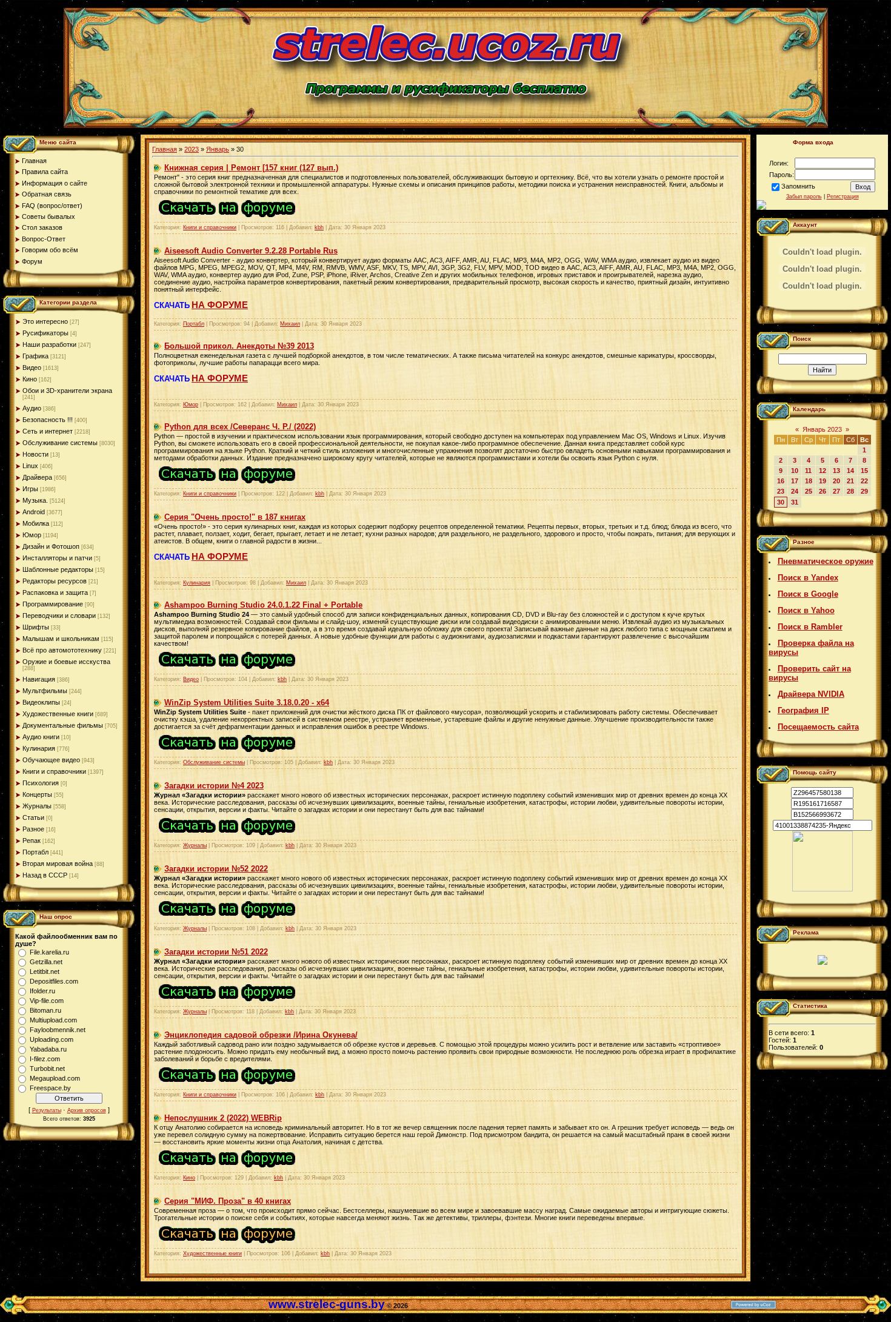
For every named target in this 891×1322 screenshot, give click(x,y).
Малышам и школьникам (60, 638)
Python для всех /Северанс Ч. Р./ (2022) (240, 426)
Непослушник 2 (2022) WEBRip (223, 1117)
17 (794, 481)
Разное (33, 829)
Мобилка (35, 523)
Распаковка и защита (55, 592)
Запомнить (798, 186)
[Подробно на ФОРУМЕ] (227, 219)
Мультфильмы (44, 690)
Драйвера (37, 477)
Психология (40, 783)
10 (794, 470)
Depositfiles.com (54, 981)
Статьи (33, 817)
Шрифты (35, 627)
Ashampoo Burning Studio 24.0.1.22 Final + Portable (263, 604)
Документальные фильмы (62, 725)
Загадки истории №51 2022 (216, 951)
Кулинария (38, 748)
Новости (35, 454)
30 (780, 502)
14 (850, 470)
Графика (35, 356)
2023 (191, 149)
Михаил (290, 324)
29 (864, 491)
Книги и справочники (54, 771)
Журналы (37, 806)
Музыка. (35, 500)
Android (33, 511)
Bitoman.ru (45, 1010)
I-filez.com (45, 1058)
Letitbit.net (44, 971)
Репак (31, 840)
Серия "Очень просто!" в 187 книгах (234, 517)
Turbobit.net (47, 1068)
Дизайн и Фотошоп (50, 546)
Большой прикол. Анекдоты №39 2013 (239, 346)
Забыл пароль (804, 196)
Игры (30, 488)
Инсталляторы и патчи (57, 558)
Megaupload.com (55, 1078)
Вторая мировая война (57, 863)
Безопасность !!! (47, 419)
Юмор (31, 535)
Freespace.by (50, 1088)
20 (836, 481)
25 (808, 491)
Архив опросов (86, 1110)
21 (850, 481)
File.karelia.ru (49, 952)
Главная (164, 149)
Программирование (52, 604)
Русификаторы (45, 333)
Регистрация (843, 196)
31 (794, 502)
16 (780, 481)
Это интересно (45, 321)
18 (808, 481)
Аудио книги (40, 736)
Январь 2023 (822, 429)
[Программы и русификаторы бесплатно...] (822, 889)
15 (864, 470)
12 (822, 470)
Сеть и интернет (47, 431)
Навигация (38, 679)
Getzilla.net (46, 961)
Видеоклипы (41, 702)
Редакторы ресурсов (54, 581)
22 (864, 481)
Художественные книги (57, 713)
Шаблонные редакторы (57, 569)
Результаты (46, 1110)
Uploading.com (51, 1039)
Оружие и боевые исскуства (66, 661)
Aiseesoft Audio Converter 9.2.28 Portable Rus (251, 250)
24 (794, 491)
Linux (30, 465)
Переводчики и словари (59, 615)
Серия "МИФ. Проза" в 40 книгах (227, 1201)
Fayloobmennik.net (57, 1029)
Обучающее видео (51, 759)
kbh (319, 227)
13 (836, 470)
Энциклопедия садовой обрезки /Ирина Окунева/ (261, 1034)
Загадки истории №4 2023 (214, 785)
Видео (31, 367)
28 (850, 491)
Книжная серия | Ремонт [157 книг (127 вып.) (251, 167)
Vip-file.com (47, 1000)
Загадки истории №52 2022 (216, 868)
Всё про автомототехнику (62, 650)
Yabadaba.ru (48, 1049)
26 (822, 491)
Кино (29, 379)
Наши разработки (49, 344)
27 (836, 491)
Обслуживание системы (60, 442)
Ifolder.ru (42, 991)
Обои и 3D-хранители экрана (67, 390)
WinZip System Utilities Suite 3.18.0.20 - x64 (246, 702)
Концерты (37, 794)
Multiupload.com (53, 1020)
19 (822, 481)
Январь (217, 149)
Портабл (35, 852)
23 (780, 491)
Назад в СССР (44, 875)
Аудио (31, 408)
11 (808, 470)
